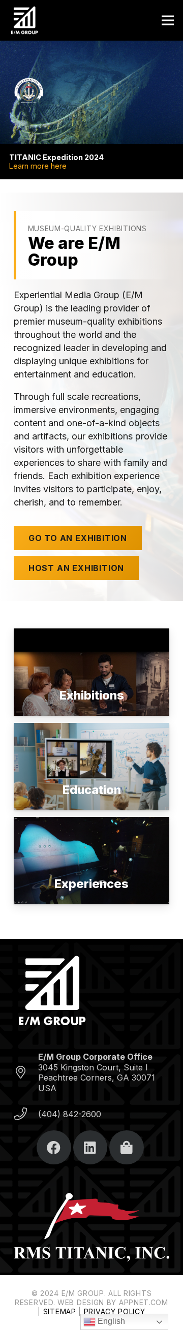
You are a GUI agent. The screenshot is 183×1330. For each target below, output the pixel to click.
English (110, 1321)
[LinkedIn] (90, 1147)
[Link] (24, 20)
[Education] (91, 766)
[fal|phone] (26, 1114)
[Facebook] (54, 1147)
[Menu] (168, 20)
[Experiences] (91, 860)
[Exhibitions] (91, 672)
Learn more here (38, 166)
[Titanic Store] (126, 1147)
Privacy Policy (114, 1311)
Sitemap (59, 1311)
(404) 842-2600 (69, 1114)
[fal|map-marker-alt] (26, 1073)
